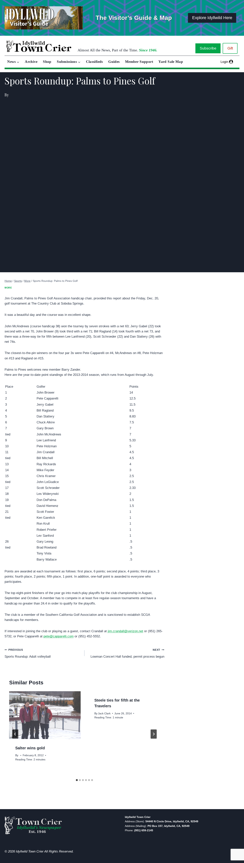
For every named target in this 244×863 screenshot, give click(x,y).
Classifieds (94, 62)
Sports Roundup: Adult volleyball (28, 653)
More (8, 287)
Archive (31, 62)
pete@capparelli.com (58, 636)
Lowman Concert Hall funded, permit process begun (127, 653)
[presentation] (45, 715)
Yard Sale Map (170, 62)
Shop (47, 62)
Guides (114, 62)
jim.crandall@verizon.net (125, 631)
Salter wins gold (30, 748)
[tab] (77, 780)
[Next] (154, 734)
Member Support (139, 62)
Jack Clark (104, 713)
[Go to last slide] (15, 734)
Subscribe (208, 48)
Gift (230, 48)
